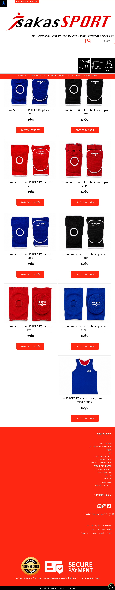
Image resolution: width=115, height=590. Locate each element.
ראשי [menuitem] (94, 75)
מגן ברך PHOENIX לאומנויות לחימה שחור (85, 256)
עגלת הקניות (84, 68)
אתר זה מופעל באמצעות (57, 588)
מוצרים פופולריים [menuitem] (107, 36)
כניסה (108, 70)
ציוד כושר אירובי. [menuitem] (36, 75)
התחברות (34, 1)
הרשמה (109, 67)
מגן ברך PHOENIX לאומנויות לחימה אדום (30, 184)
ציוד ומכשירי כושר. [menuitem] (59, 75)
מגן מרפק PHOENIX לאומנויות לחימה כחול (30, 111)
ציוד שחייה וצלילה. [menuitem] (102, 469)
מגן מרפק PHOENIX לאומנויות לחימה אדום (85, 184)
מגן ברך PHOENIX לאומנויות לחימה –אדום (30, 328)
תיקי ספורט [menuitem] (56, 36)
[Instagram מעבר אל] (104, 507)
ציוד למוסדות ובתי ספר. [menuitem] (100, 462)
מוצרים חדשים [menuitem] (93, 36)
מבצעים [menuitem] (83, 36)
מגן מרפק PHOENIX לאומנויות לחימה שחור (85, 111)
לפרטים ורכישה (84, 130)
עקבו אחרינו (102, 495)
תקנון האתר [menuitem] (106, 482)
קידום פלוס (53, 588)
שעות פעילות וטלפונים (98, 514)
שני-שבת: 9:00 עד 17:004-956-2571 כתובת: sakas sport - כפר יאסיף (96, 529)
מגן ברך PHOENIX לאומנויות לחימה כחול (30, 256)
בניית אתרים (44, 588)
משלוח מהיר (97, 69)
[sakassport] (57, 22)
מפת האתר (104, 434)
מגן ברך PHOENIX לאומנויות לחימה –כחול (85, 328)
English (25, 1)
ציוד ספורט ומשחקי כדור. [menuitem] (100, 446)
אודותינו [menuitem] (107, 478)
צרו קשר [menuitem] (107, 475)
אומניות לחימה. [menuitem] (44, 36)
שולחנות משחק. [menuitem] (104, 472)
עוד (33, 36)
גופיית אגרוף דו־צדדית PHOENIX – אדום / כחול (84, 400)
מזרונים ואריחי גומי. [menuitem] (102, 465)
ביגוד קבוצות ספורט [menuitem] (71, 36)
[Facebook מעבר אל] (109, 507)
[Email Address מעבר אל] (99, 507)
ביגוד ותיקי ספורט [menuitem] (103, 485)
